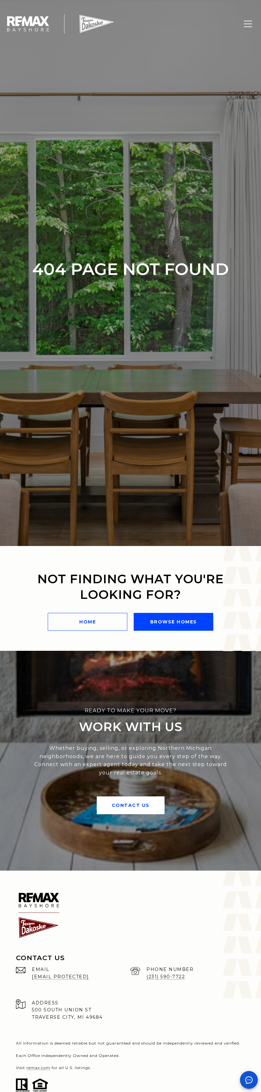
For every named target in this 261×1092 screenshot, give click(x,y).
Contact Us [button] (131, 805)
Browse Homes (173, 622)
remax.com (38, 1067)
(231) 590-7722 (165, 977)
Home (87, 622)
